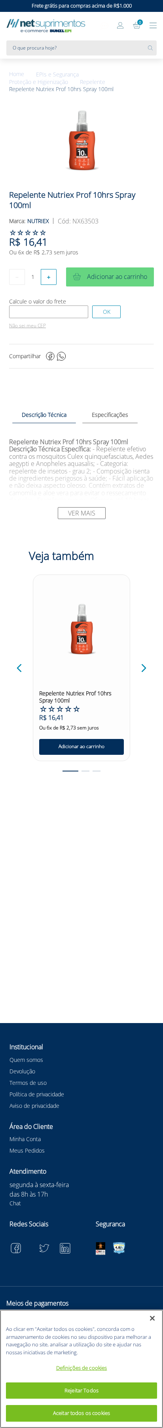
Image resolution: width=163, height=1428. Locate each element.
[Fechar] (152, 1318)
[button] (19, 668)
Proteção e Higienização (38, 82)
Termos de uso (28, 1082)
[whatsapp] (61, 356)
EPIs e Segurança (57, 74)
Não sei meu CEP (27, 326)
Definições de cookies (81, 1367)
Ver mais (81, 513)
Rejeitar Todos (81, 1390)
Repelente (92, 82)
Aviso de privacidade (34, 1105)
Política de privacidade (36, 1094)
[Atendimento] (104, 26)
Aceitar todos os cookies (81, 1413)
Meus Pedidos (27, 1150)
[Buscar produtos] (152, 47)
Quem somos (26, 1059)
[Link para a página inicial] (22, 74)
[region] (81, 1369)
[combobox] (81, 47)
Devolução (22, 1071)
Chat (15, 1203)
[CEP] (48, 311)
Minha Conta (25, 1139)
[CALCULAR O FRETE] (106, 311)
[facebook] (50, 356)
